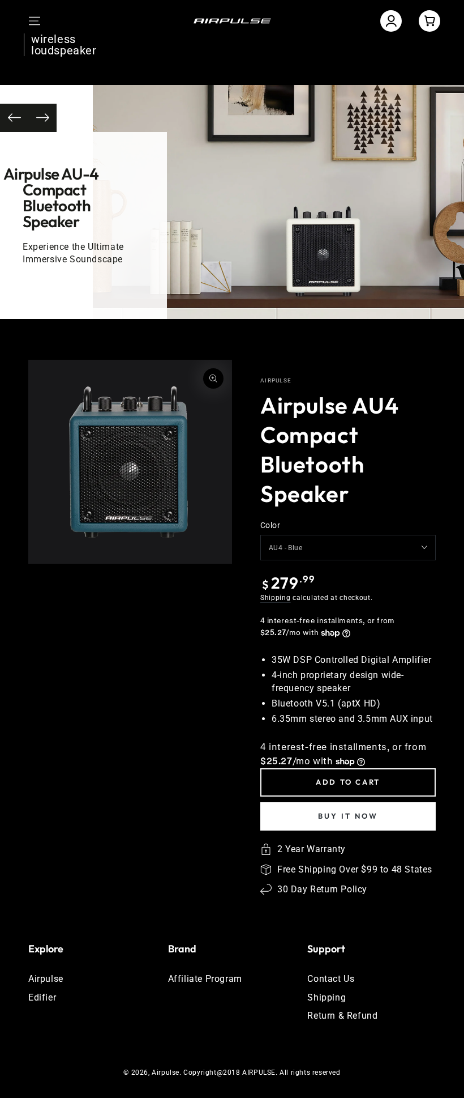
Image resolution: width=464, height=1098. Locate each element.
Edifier (42, 997)
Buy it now (348, 815)
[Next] (42, 118)
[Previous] (14, 118)
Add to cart (348, 781)
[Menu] (34, 20)
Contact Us (330, 978)
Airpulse (275, 380)
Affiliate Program (205, 978)
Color (270, 525)
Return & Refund (342, 1015)
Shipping (275, 598)
